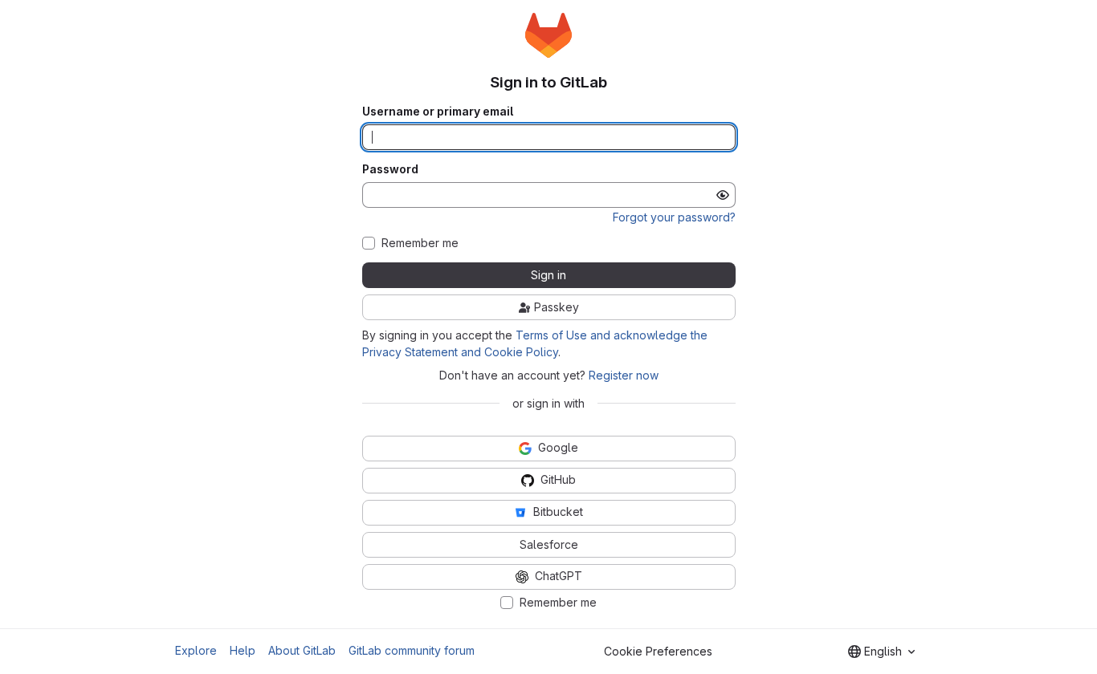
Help (242, 650)
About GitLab (302, 650)
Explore (196, 650)
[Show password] (723, 195)
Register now (624, 375)
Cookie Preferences (658, 651)
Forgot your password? (674, 217)
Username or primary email (437, 111)
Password (390, 169)
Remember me (420, 243)
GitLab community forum (412, 650)
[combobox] (881, 651)
